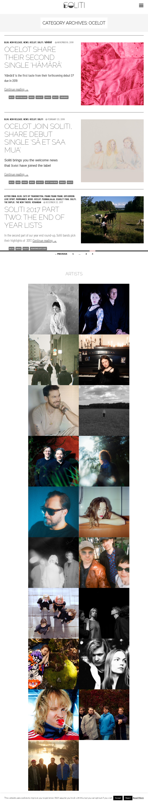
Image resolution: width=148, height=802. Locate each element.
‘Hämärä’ (48, 42)
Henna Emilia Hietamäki (104, 360)
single (47, 97)
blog (11, 97)
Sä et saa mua (51, 182)
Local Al (53, 512)
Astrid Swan (10, 196)
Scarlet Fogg (62, 199)
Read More (138, 797)
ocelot (39, 97)
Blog (6, 42)
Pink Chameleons (104, 562)
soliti (55, 97)
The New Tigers (23, 202)
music (24, 182)
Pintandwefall (53, 613)
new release (16, 42)
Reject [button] (128, 798)
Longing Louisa (104, 512)
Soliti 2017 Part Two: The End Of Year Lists (34, 217)
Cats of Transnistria (33, 196)
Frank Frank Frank (54, 196)
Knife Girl (104, 461)
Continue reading (16, 89)
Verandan (36, 202)
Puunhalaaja (48, 199)
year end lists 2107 (38, 248)
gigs (18, 182)
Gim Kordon (69, 196)
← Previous (61, 254)
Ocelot (33, 42)
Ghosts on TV (53, 360)
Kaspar (53, 461)
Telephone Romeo (53, 714)
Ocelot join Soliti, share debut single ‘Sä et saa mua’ (38, 138)
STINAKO (53, 664)
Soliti (40, 42)
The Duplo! (9, 202)
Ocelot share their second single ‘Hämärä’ (32, 57)
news (31, 97)
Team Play (104, 664)
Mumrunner (21, 199)
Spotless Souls (104, 613)
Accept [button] (118, 798)
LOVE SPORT (9, 199)
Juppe (104, 410)
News (26, 42)
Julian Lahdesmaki (53, 410)
